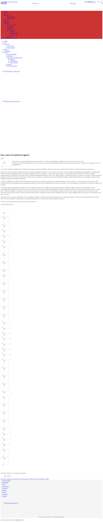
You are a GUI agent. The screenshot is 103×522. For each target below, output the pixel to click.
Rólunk (5, 20)
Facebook (4, 488)
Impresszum (5, 486)
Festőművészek (14, 35)
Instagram (5, 494)
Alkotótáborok (13, 33)
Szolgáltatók (7, 21)
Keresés (4, 490)
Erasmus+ (9, 36)
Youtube (4, 496)
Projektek (6, 23)
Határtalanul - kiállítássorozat (11, 29)
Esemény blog (10, 16)
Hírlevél (4, 492)
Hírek (5, 13)
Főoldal (6, 11)
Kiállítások (12, 31)
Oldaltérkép (5, 482)
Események (7, 15)
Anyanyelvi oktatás (11, 25)
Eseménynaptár (11, 18)
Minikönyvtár (10, 26)
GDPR (3, 484)
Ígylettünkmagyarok (12, 38)
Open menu (4, 38)
